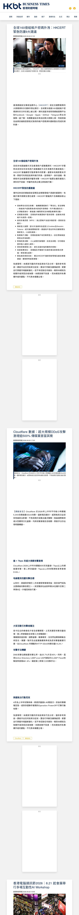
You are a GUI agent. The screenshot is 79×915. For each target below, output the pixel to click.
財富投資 (20, 17)
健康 (35, 17)
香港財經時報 (30, 8)
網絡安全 (17, 287)
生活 (60, 17)
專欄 (75, 17)
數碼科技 (52, 17)
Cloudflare (18, 738)
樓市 (28, 17)
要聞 (10, 17)
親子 (43, 17)
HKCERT (43, 105)
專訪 (68, 17)
